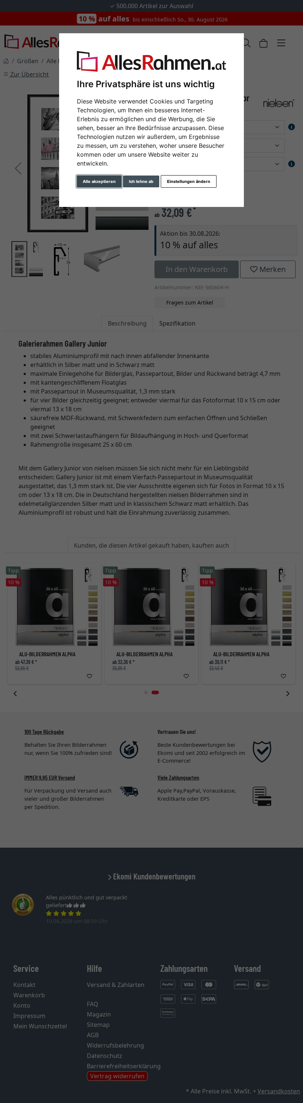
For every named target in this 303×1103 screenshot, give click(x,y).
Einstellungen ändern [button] (188, 181)
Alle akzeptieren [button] (99, 181)
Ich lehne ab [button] (141, 181)
